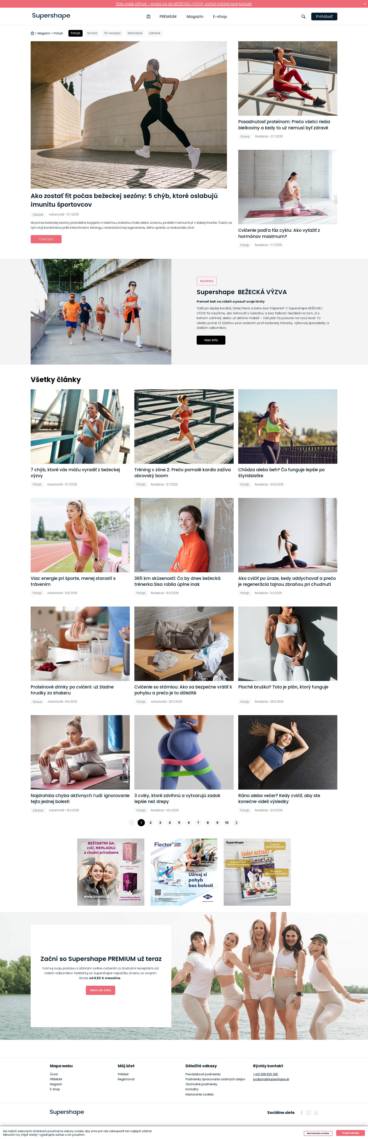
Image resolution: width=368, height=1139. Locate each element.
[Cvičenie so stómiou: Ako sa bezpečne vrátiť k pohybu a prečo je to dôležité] (183, 644)
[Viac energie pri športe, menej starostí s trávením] (80, 535)
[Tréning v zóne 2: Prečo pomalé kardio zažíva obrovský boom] (183, 426)
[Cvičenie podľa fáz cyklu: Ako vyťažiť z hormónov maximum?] (287, 187)
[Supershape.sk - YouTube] (316, 1112)
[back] (131, 822)
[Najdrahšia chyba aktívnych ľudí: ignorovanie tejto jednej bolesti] (80, 752)
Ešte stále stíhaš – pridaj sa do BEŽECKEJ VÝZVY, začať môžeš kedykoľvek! (184, 4)
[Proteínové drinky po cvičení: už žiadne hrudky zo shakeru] (80, 644)
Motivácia (135, 33)
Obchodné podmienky (201, 1084)
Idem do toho (100, 990)
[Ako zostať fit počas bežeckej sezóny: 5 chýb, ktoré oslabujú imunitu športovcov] (132, 115)
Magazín (194, 16)
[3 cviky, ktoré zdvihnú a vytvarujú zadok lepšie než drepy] (183, 752)
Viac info (211, 340)
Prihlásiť (324, 16)
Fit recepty (112, 33)
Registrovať (126, 1079)
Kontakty (192, 1089)
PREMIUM (168, 16)
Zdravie (154, 33)
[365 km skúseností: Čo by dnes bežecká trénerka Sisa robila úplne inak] (183, 535)
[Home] (148, 16)
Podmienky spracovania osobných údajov (215, 1079)
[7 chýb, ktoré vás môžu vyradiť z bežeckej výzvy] (80, 426)
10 (226, 822)
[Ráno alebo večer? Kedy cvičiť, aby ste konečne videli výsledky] (287, 752)
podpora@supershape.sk (271, 1079)
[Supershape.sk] (51, 16)
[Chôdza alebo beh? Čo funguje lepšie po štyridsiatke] (287, 426)
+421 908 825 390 (265, 1074)
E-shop (220, 16)
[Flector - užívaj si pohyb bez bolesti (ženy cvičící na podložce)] (184, 872)
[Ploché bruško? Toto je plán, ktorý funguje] (287, 644)
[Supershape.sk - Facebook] (301, 1112)
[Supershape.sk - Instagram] (308, 1112)
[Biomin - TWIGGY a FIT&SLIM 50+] (110, 872)
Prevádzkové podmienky (203, 1074)
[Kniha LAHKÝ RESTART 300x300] (257, 872)
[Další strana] (236, 822)
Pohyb (75, 33)
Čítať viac (46, 239)
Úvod (54, 1074)
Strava (92, 33)
